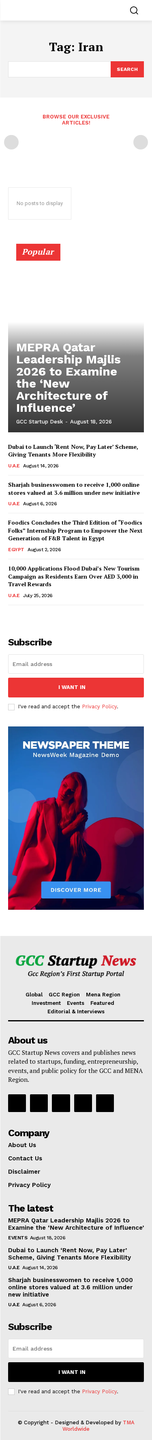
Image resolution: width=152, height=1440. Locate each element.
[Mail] (83, 1103)
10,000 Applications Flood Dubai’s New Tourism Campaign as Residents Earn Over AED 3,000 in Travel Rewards (73, 576)
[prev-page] (11, 142)
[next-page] (26, 616)
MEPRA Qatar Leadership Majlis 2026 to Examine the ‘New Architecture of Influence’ (68, 377)
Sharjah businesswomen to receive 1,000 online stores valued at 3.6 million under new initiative (74, 488)
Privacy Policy (99, 706)
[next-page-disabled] (140, 142)
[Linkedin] (61, 1103)
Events (17, 1238)
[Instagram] (39, 1103)
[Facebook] (17, 1103)
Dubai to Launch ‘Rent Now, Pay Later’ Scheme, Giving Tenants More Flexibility (73, 451)
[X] (105, 1103)
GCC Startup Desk (39, 422)
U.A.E (14, 466)
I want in (72, 687)
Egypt (16, 549)
